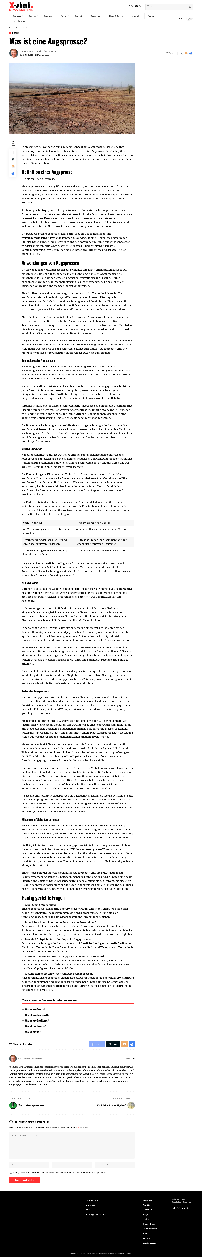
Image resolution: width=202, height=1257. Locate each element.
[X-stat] (21, 6)
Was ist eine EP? (33, 1031)
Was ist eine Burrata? (35, 1026)
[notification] (175, 18)
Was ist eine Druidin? (35, 1009)
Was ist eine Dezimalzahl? (37, 1015)
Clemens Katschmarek (30, 51)
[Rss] (140, 6)
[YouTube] (136, 6)
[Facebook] (129, 6)
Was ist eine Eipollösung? (37, 1020)
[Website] (133, 1059)
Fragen (16, 33)
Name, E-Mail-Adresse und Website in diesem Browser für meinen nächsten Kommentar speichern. (59, 1172)
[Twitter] (132, 6)
